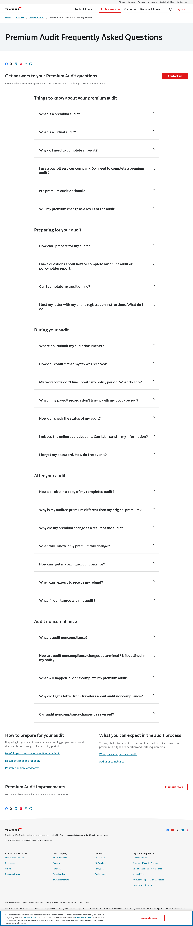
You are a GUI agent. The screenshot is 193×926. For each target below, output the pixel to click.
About (122, 2)
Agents (141, 2)
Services (20, 18)
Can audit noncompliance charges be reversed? (76, 714)
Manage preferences (148, 918)
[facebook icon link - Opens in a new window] (167, 830)
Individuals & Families (14, 858)
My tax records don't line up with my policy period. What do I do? (90, 382)
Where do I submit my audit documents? (71, 346)
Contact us (175, 76)
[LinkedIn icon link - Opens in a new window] (182, 830)
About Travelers (60, 858)
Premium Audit (36, 18)
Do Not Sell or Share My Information (149, 869)
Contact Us (181, 2)
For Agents (99, 869)
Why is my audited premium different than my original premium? (90, 510)
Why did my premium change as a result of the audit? (81, 528)
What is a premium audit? (59, 114)
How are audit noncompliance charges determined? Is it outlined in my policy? (92, 658)
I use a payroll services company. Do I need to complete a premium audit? (91, 170)
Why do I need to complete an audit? (68, 150)
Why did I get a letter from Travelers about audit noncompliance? (91, 696)
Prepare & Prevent (13, 874)
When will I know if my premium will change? (74, 546)
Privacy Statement (83, 917)
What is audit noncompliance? (63, 637)
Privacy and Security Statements (147, 863)
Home (8, 18)
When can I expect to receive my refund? (71, 582)
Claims (8, 869)
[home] (13, 9)
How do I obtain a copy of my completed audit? (76, 491)
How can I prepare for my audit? (64, 246)
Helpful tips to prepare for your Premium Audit (32, 753)
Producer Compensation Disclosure (148, 880)
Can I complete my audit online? (64, 286)
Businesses (10, 863)
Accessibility (138, 874)
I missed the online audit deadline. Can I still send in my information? (93, 436)
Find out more (174, 787)
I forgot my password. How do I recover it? (73, 455)
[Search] (170, 9)
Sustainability (167, 2)
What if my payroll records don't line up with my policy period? (88, 400)
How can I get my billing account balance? (72, 564)
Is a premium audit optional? (62, 191)
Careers (131, 2)
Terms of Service (140, 858)
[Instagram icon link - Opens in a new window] (187, 830)
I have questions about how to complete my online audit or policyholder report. (86, 266)
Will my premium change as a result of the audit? (77, 209)
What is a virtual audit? (57, 132)
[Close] (188, 918)
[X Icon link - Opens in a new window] (177, 830)
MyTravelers (101, 863)
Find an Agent (101, 874)
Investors (152, 2)
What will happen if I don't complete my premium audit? (83, 678)
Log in (179, 9)
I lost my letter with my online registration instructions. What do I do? (91, 307)
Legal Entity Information (143, 885)
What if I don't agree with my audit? (67, 600)
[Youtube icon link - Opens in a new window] (172, 830)
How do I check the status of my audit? (70, 418)
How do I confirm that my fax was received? (73, 364)
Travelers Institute (61, 880)
